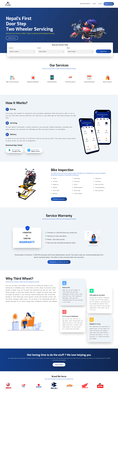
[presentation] (3, 28)
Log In (100, 3)
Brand (39, 48)
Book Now (104, 51)
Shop (94, 3)
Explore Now (12, 38)
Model (68, 48)
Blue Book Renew (85, 3)
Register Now (109, 4)
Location (11, 48)
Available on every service (59, 262)
